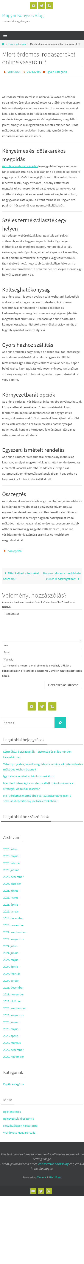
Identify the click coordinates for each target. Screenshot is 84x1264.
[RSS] (49, 5)
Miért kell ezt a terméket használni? (21, 574)
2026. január (11, 868)
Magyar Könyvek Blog (23, 15)
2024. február (11, 972)
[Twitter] (41, 5)
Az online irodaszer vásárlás (20, 165)
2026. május (10, 854)
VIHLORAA (14, 71)
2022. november (13, 1055)
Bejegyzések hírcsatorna (18, 1117)
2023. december (13, 985)
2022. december (13, 1048)
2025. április (10, 902)
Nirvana (41, 1175)
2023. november (13, 992)
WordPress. (55, 1175)
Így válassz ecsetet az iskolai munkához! (28, 774)
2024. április (10, 965)
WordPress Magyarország (19, 1131)
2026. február (11, 861)
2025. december (13, 875)
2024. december (13, 916)
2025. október (12, 882)
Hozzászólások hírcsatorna (20, 1123)
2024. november (13, 923)
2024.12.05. (34, 71)
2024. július (10, 944)
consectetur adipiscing (53, 1162)
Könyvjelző (15, 550)
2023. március (12, 1041)
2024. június (10, 951)
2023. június (10, 1020)
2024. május (10, 958)
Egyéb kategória (17, 44)
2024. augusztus (13, 937)
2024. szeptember (14, 930)
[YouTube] (33, 5)
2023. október (12, 999)
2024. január (11, 979)
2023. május (10, 1027)
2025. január (11, 909)
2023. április (10, 1034)
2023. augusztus (13, 1013)
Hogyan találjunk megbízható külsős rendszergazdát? (62, 574)
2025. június (10, 889)
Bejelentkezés (12, 1110)
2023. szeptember (14, 1006)
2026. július (10, 847)
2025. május (10, 895)
